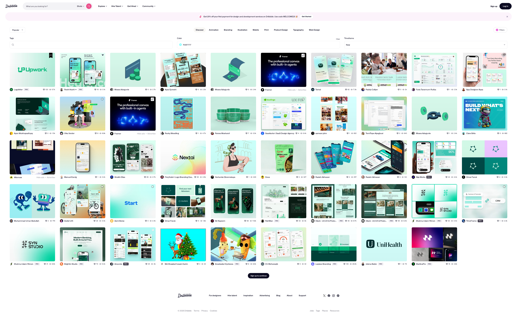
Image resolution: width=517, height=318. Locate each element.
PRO (26, 89)
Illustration (242, 30)
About (289, 295)
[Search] (89, 6)
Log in (505, 6)
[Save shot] (44, 82)
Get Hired (131, 6)
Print (266, 30)
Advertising (265, 295)
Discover (200, 30)
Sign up (493, 6)
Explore (101, 6)
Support (302, 295)
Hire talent (232, 295)
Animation (214, 30)
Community (147, 6)
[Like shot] (50, 82)
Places (325, 311)
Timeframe (349, 38)
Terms (196, 311)
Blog (278, 295)
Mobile (256, 30)
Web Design (314, 30)
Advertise (302, 90)
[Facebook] (329, 295)
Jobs (312, 311)
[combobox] (49, 6)
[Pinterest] (338, 295)
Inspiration (248, 295)
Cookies (213, 311)
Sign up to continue (259, 276)
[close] (507, 17)
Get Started (306, 16)
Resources (334, 311)
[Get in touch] (39, 82)
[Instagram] (333, 295)
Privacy (204, 311)
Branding (228, 30)
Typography (298, 30)
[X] (324, 295)
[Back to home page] (11, 6)
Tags (12, 38)
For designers (215, 295)
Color (179, 38)
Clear (338, 39)
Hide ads (292, 90)
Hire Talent (116, 6)
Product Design (281, 30)
